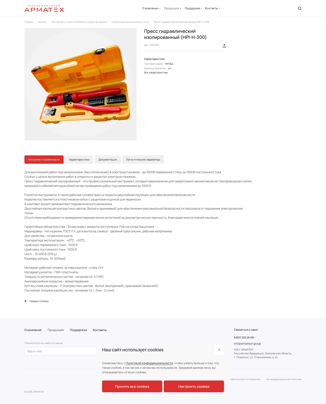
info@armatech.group (247, 343)
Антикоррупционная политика (284, 379)
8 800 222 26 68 (244, 337)
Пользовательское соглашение (241, 379)
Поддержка (78, 330)
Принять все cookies (132, 386)
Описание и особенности (44, 159)
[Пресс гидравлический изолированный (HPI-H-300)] (80, 84)
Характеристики (79, 159)
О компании (32, 330)
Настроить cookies (194, 386)
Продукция (56, 330)
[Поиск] (300, 8)
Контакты (100, 330)
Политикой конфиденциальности (149, 363)
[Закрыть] (219, 349)
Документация (107, 159)
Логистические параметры (143, 159)
